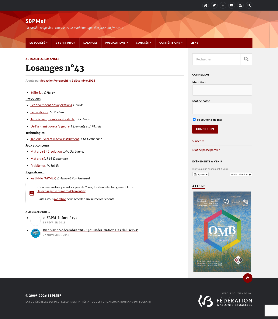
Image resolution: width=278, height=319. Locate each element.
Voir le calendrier (240, 174)
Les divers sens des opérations (51, 105)
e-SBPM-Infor (65, 42)
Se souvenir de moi (209, 119)
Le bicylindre (39, 112)
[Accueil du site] (205, 5)
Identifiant (199, 82)
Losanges (90, 42)
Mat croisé (37, 159)
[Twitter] (214, 5)
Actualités (34, 58)
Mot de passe (201, 101)
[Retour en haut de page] (247, 278)
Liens (194, 42)
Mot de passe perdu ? (206, 149)
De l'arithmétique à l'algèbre (50, 126)
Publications (115, 42)
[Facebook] (223, 5)
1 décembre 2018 (83, 80)
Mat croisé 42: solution (46, 151)
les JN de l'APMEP (42, 178)
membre (60, 199)
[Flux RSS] (240, 5)
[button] (200, 174)
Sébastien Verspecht (54, 80)
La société (37, 42)
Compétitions (169, 42)
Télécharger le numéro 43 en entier (61, 191)
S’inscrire (198, 141)
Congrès (142, 42)
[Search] (249, 5)
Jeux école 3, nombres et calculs (52, 119)
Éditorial (36, 92)
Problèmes (37, 166)
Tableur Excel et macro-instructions (54, 139)
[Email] (231, 5)
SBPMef (36, 21)
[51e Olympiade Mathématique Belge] (222, 270)
